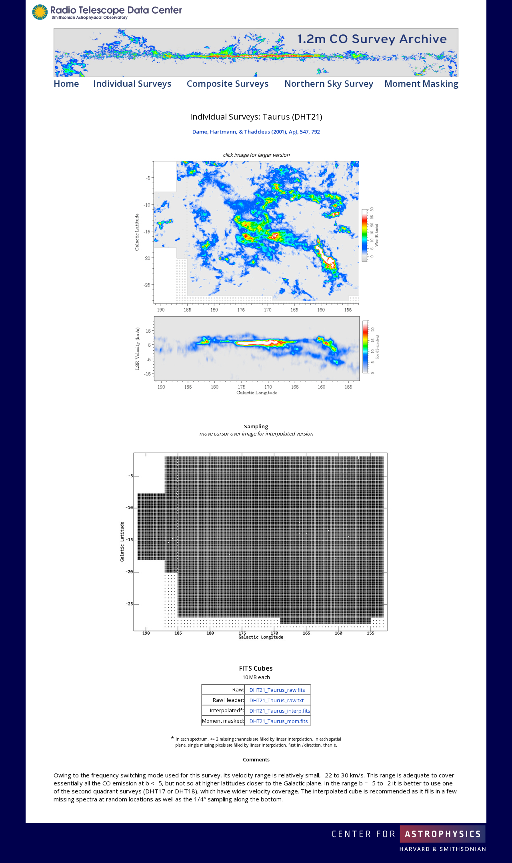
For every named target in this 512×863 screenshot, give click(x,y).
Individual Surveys (132, 83)
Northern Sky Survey (329, 83)
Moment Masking (421, 83)
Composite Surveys (228, 83)
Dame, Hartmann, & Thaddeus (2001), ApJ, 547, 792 (256, 131)
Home (66, 83)
